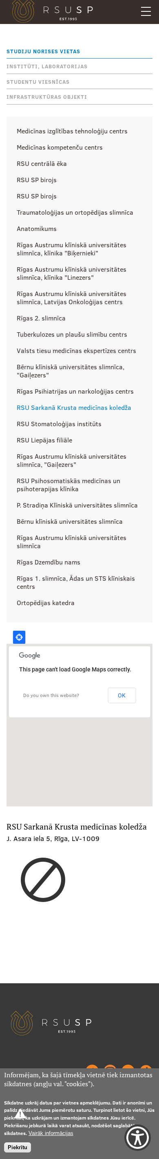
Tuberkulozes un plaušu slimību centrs (72, 334)
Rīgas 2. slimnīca (41, 318)
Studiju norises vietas (43, 51)
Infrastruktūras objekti (47, 96)
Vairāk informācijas (51, 1133)
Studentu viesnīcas (38, 81)
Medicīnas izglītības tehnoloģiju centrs (72, 130)
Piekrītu (17, 1147)
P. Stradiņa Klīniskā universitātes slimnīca (77, 505)
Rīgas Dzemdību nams (48, 562)
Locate (19, 637)
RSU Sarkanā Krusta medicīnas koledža (74, 407)
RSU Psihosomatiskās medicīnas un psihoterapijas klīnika (68, 484)
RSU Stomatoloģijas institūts (59, 423)
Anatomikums (37, 228)
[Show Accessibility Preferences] (137, 1137)
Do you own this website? (51, 695)
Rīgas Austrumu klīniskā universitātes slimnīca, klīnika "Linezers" (71, 273)
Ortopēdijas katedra (46, 602)
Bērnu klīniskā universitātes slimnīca (70, 521)
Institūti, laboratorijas (47, 66)
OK (122, 695)
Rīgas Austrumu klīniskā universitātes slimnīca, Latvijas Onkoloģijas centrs (71, 297)
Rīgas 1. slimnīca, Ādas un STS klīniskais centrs (76, 582)
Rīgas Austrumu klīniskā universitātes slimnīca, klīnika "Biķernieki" (71, 248)
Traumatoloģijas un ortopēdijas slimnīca (75, 212)
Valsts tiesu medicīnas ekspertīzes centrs (76, 350)
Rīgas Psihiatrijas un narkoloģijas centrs (75, 391)
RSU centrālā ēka (42, 163)
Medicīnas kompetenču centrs (60, 147)
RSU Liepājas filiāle (44, 440)
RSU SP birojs (37, 179)
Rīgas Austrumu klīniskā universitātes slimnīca (71, 541)
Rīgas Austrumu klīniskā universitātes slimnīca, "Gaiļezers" (71, 460)
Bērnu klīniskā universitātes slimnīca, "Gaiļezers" (70, 370)
